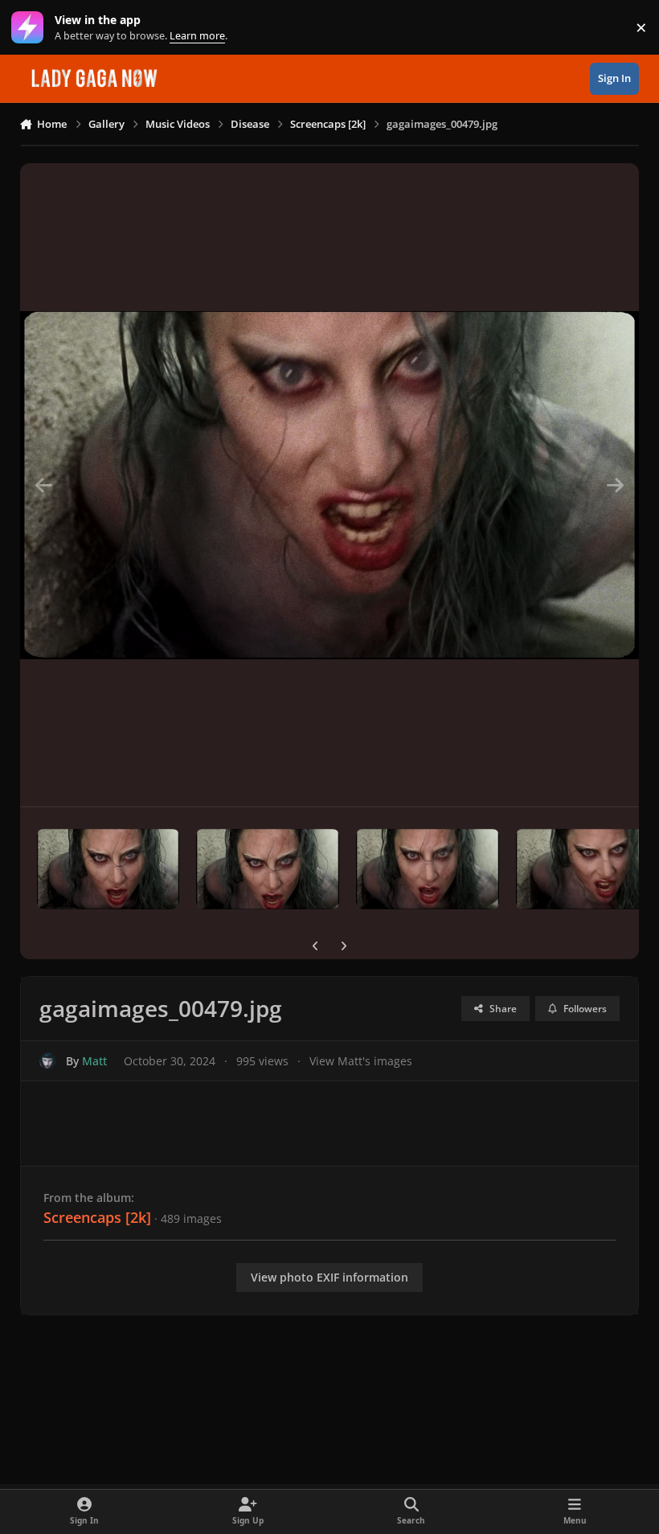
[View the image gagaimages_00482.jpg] (427, 869)
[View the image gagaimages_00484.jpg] (108, 869)
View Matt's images (360, 1060)
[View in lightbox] (330, 484)
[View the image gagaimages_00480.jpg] (587, 869)
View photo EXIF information (329, 1277)
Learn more (31, 27)
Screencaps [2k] (97, 1217)
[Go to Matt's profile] (47, 1060)
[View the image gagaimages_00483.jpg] (267, 869)
